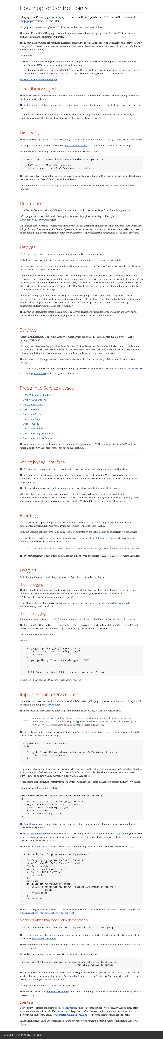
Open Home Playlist (33, 404)
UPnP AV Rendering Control (37, 394)
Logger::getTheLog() (62, 625)
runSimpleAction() (49, 912)
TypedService (38, 373)
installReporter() (101, 537)
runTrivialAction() (29, 912)
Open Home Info (31, 409)
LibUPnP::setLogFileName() (115, 602)
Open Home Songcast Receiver (38, 433)
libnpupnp (26, 21)
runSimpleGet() (67, 912)
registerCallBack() (65, 1007)
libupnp (59, 17)
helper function (60, 488)
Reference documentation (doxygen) (38, 79)
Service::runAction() (34, 833)
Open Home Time (31, 423)
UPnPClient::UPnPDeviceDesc (34, 219)
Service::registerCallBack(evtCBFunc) (70, 1014)
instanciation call (33, 105)
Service (133, 368)
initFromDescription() (44, 938)
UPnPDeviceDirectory (76, 145)
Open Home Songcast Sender (37, 438)
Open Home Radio (32, 418)
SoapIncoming (122, 833)
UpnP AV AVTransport (34, 399)
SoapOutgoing (31, 824)
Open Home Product (33, 414)
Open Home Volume (33, 428)
